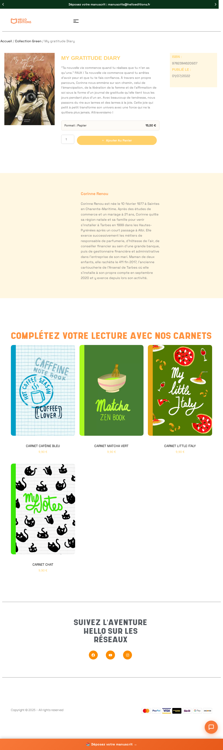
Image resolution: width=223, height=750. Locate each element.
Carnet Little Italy (180, 446)
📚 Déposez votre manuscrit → (111, 744)
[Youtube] (110, 655)
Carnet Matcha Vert (111, 446)
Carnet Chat (42, 564)
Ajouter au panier (119, 140)
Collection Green (28, 41)
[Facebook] (93, 655)
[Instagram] (127, 655)
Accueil (6, 41)
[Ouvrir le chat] (211, 727)
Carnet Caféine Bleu (43, 446)
